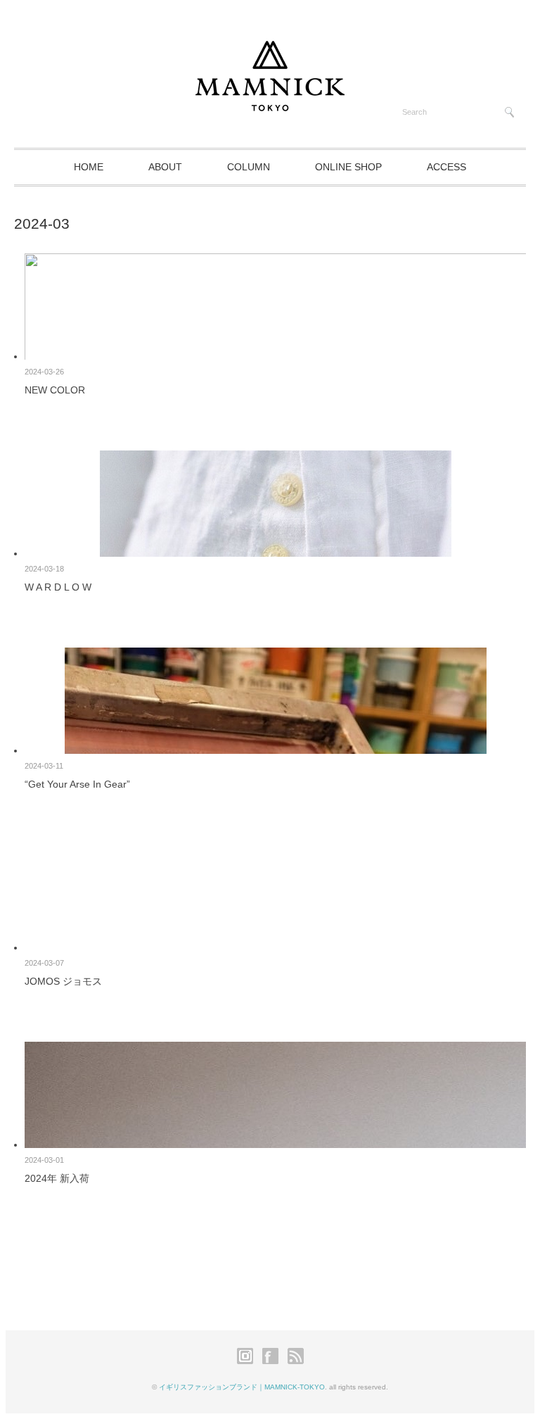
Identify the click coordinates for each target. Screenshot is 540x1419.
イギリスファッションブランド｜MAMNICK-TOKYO (242, 1387)
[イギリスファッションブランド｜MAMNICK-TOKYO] (270, 104)
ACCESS (446, 166)
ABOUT (165, 166)
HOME (88, 166)
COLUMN (248, 166)
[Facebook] (273, 1361)
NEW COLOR (55, 390)
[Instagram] (248, 1361)
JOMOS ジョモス (63, 981)
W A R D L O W (58, 587)
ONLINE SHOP (348, 166)
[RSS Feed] (296, 1361)
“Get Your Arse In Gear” (77, 784)
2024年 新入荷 (57, 1178)
